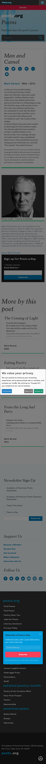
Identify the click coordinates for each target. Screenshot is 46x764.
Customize (7, 391)
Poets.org (6, 3)
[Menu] (42, 2)
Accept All (38, 391)
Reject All (28, 391)
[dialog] (23, 382)
